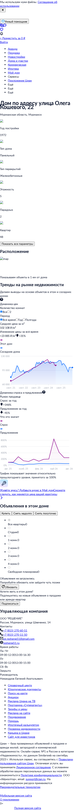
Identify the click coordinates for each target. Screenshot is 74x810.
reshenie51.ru (11, 643)
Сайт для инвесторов (21, 737)
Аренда (12, 49)
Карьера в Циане (18, 733)
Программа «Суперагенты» (25, 705)
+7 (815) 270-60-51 (15, 630)
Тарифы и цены (17, 709)
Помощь (13, 721)
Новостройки (16, 57)
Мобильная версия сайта (16, 795)
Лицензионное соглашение (33, 767)
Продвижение (17, 717)
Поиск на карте (17, 693)
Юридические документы (24, 689)
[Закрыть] (3, 10)
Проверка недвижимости (24, 729)
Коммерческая (17, 64)
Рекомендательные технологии (20, 787)
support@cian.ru (36, 779)
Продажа (14, 53)
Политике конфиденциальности (41, 775)
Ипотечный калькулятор (23, 725)
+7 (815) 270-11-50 (15, 634)
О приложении (9, 799)
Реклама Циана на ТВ (21, 701)
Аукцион (13, 697)
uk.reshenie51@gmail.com (19, 639)
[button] (41, 524)
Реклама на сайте (19, 713)
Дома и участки (18, 61)
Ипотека (13, 68)
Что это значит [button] (9, 417)
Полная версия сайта (27, 808)
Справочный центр (20, 685)
